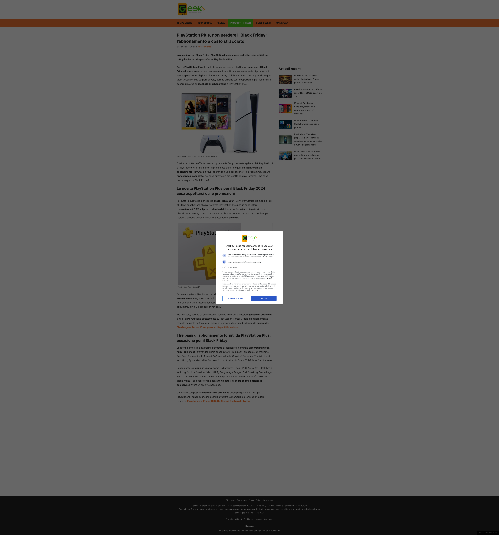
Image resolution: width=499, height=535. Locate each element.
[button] (249, 267)
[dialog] (249, 267)
